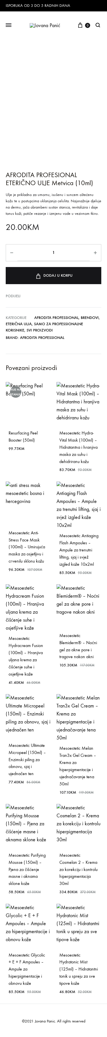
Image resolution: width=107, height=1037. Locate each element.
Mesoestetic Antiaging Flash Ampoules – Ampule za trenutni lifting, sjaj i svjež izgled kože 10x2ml (78, 550)
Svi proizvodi (40, 330)
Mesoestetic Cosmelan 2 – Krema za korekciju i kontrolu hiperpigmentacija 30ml (78, 869)
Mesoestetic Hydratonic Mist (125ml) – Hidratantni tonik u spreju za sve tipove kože (78, 969)
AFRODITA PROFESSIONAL (56, 317)
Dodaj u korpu (57, 275)
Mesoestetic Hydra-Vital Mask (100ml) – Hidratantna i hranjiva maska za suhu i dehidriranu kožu (78, 447)
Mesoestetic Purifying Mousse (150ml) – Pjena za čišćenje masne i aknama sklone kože (27, 869)
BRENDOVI (90, 317)
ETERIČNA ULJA (19, 324)
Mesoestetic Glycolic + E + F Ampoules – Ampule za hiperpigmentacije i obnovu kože (27, 969)
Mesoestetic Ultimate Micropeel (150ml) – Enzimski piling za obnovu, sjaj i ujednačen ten (27, 760)
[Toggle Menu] (8, 25)
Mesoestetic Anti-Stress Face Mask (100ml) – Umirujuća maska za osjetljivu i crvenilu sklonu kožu (27, 547)
